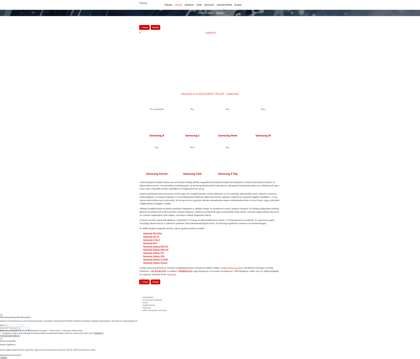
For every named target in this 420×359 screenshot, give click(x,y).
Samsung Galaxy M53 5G (155, 246)
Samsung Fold (192, 173)
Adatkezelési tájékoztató (83, 333)
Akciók (24, 330)
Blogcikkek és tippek (38, 330)
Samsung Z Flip (228, 173)
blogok (238, 5)
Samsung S (192, 135)
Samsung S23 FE (151, 236)
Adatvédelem (148, 297)
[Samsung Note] (228, 109)
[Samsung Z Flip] (227, 147)
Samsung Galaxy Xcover (155, 262)
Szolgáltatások (224, 5)
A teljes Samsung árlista (231, 267)
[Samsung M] (263, 109)
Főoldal (168, 5)
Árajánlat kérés (149, 305)
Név (1, 325)
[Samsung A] (157, 109)
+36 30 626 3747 (158, 271)
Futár (199, 5)
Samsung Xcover (157, 173)
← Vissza (144, 27)
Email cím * (4, 328)
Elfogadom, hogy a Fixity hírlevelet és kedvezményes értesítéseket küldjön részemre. (47, 333)
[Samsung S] (192, 109)
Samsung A (157, 135)
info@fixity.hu (185, 271)
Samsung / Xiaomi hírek (72, 330)
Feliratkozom (98, 333)
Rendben (3, 358)
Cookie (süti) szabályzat (152, 300)
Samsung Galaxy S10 (153, 253)
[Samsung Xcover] (157, 147)
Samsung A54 (150, 243)
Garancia (189, 5)
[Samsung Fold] (192, 147)
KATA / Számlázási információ (155, 310)
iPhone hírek (54, 330)
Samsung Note (227, 135)
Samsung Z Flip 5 (151, 240)
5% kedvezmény (10, 336)
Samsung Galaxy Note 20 (155, 249)
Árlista (178, 5)
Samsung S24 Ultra (152, 233)
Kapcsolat (209, 5)
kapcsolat (171, 274)
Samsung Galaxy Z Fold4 (155, 259)
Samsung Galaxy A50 (153, 256)
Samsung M (263, 135)
